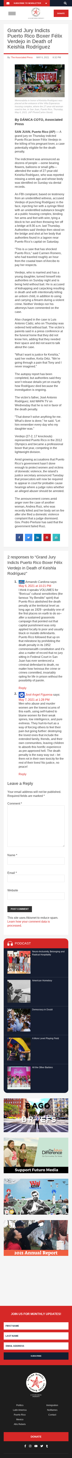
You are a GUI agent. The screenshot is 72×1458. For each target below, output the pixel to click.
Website (12, 890)
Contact (52, 1414)
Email (12, 872)
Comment (14, 803)
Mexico (19, 1419)
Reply (22, 688)
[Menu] (12, 13)
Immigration (52, 1405)
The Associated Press (22, 57)
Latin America (20, 1410)
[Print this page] (56, 540)
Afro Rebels (20, 1424)
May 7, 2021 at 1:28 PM (34, 699)
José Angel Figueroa (38, 694)
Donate (61, 13)
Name (12, 855)
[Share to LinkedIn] (38, 540)
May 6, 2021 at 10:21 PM (35, 585)
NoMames (52, 1410)
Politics (19, 1405)
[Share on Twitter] (28, 540)
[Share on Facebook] (19, 540)
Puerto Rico (20, 1414)
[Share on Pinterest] (47, 540)
